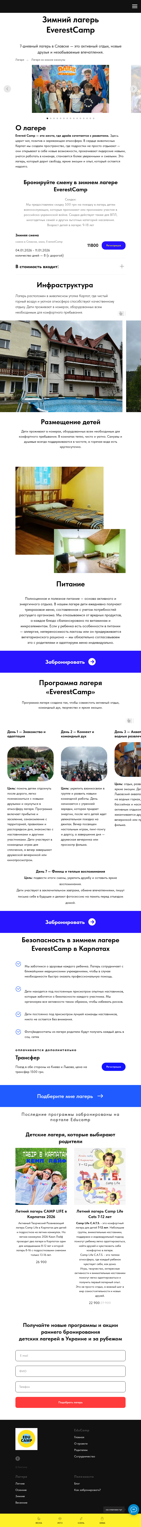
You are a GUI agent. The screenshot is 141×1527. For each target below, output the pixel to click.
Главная (79, 1437)
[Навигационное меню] (134, 6)
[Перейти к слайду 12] (83, 118)
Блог (77, 1483)
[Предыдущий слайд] (7, 89)
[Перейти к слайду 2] (50, 118)
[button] (70, 1096)
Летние (20, 1483)
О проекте (81, 1443)
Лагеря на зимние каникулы (48, 59)
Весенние (21, 1502)
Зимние (20, 1496)
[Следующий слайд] (133, 89)
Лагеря (19, 59)
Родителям (81, 1450)
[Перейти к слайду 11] (80, 118)
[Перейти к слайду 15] (93, 118)
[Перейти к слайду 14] (90, 118)
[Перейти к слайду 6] (64, 118)
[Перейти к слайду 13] (87, 118)
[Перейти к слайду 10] (77, 118)
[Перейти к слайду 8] (70, 118)
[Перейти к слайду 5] (60, 118)
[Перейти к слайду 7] (67, 118)
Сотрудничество (84, 1456)
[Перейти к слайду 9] (74, 118)
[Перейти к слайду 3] (54, 118)
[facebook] (17, 1458)
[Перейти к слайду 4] (57, 118)
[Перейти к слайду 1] (47, 118)
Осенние (21, 1490)
